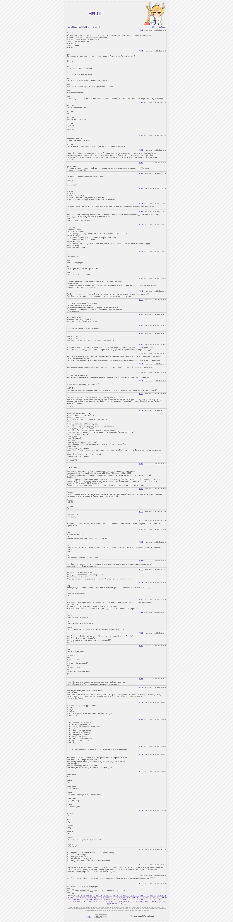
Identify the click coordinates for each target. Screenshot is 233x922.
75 (112, 900)
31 (119, 902)
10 (110, 904)
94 (166, 898)
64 (138, 900)
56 (158, 900)
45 (85, 902)
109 (120, 898)
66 (133, 900)
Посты (69, 27)
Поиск (154, 27)
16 (155, 902)
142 (110, 896)
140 (117, 896)
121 (81, 898)
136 (131, 896)
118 (91, 898)
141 (114, 896)
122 (78, 898)
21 (143, 902)
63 (141, 900)
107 (127, 898)
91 (73, 900)
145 (100, 896)
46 (82, 902)
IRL (83, 27)
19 (148, 902)
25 (133, 902)
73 (116, 900)
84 (90, 900)
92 (70, 900)
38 (102, 902)
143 (107, 896)
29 (124, 902)
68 (129, 900)
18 (150, 902)
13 (163, 902)
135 (134, 896)
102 (144, 898)
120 (84, 898)
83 (92, 900)
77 (107, 900)
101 (147, 898)
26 (131, 902)
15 (158, 902)
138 (124, 896)
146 (97, 896)
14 (160, 902)
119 (88, 898)
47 (80, 902)
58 (153, 900)
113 (107, 898)
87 (82, 900)
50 (73, 902)
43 (90, 902)
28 (126, 902)
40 (97, 902)
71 (121, 900)
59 (150, 900)
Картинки (77, 27)
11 (108, 904)
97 (158, 898)
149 (87, 896)
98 (156, 898)
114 (104, 898)
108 (123, 898)
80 (99, 900)
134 (137, 896)
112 (110, 898)
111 (114, 898)
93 (68, 900)
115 (101, 898)
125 (67, 898)
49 (75, 902)
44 (87, 902)
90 (75, 900)
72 (119, 900)
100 (150, 898)
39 (99, 902)
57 (155, 900)
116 (97, 898)
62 (143, 900)
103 (140, 898)
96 (161, 898)
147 (94, 896)
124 (71, 898)
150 (84, 896)
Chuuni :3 (96, 27)
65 (136, 900)
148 (90, 896)
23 (138, 902)
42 (92, 902)
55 (160, 900)
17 (153, 902)
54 (163, 900)
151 (80, 896)
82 (95, 900)
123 (74, 898)
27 (129, 902)
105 (133, 898)
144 (104, 896)
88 (80, 900)
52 (68, 902)
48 (78, 902)
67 (131, 900)
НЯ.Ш (95, 13)
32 (116, 902)
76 (109, 900)
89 (78, 900)
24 (136, 902)
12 (165, 902)
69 (126, 900)
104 (137, 898)
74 (114, 900)
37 (104, 902)
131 (148, 896)
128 (158, 896)
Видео (88, 27)
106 (130, 898)
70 (124, 900)
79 (102, 900)
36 (107, 902)
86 (85, 900)
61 (146, 900)
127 (161, 896)
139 (121, 896)
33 (114, 902)
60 (148, 900)
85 (87, 900)
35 (109, 902)
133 (141, 896)
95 (163, 898)
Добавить (162, 27)
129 (154, 896)
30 (121, 902)
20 (146, 902)
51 (70, 902)
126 (164, 896)
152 (77, 896)
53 (165, 900)
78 (104, 900)
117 (94, 898)
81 (97, 900)
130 (151, 896)
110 (117, 898)
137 (127, 896)
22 (141, 902)
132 (144, 896)
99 (154, 898)
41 (95, 902)
